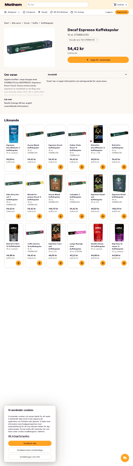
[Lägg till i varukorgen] (18, 167)
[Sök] (29, 4)
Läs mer (8, 99)
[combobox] (59, 4)
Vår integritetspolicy (18, 436)
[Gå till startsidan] (13, 4)
